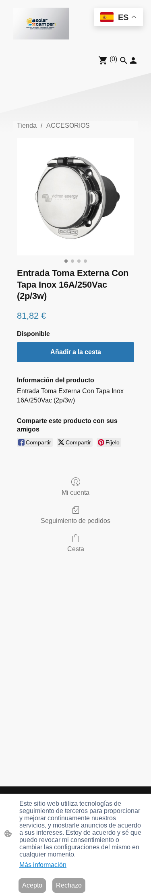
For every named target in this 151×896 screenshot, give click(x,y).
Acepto (32, 885)
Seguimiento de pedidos (75, 520)
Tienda (27, 125)
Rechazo (69, 885)
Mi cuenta (75, 492)
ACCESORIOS (68, 125)
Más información (42, 864)
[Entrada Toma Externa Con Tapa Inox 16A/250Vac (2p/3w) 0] (75, 196)
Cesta (75, 548)
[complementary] (118, 18)
